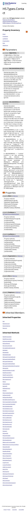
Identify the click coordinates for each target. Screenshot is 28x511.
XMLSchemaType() (7, 485)
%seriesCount (6, 323)
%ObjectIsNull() (7, 395)
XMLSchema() (6, 480)
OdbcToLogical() (7, 467)
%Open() (5, 431)
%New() (5, 390)
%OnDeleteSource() (8, 408)
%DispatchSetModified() (9, 363)
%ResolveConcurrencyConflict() (11, 444)
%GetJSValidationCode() (9, 370)
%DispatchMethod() (8, 361)
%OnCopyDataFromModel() (10, 402)
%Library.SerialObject (9, 20)
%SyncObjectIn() (7, 456)
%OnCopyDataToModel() (9, 404)
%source (5, 328)
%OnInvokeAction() (8, 415)
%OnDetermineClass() (8, 411)
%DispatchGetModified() (9, 359)
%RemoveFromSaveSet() (9, 442)
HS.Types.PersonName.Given (11, 214)
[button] (4, 49)
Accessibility (21, 509)
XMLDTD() (5, 469)
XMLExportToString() (8, 476)
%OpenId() (5, 433)
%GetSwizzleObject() (8, 377)
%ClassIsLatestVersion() (9, 341)
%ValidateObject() (7, 460)
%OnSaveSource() (7, 424)
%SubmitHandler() (7, 453)
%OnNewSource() (7, 420)
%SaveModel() (6, 447)
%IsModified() (6, 384)
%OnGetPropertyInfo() (8, 413)
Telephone (5, 45)
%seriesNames (6, 326)
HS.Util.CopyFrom (16, 23)
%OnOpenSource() (7, 422)
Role (4, 43)
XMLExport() (6, 471)
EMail (4, 34)
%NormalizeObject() (8, 393)
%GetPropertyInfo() (8, 375)
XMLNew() (5, 478)
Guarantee (14, 509)
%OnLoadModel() (7, 417)
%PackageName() (7, 440)
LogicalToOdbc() (7, 465)
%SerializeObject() (7, 449)
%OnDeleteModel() (7, 406)
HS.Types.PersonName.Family (11, 236)
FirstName (5, 36)
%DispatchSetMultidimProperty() (11, 366)
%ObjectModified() (7, 397)
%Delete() (5, 350)
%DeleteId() (6, 352)
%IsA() (4, 381)
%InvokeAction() (7, 379)
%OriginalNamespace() (8, 438)
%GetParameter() (7, 372)
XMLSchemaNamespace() (9, 483)
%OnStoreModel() (7, 426)
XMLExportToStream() (8, 474)
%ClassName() (6, 343)
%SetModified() (6, 451)
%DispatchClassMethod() (9, 357)
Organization (6, 41)
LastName (5, 38)
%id (3, 321)
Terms (9, 509)
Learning (24, 3)
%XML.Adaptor (7, 23)
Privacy (5, 509)
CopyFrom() (6, 462)
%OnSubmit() (6, 429)
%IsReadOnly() (6, 388)
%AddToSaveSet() (7, 336)
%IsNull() (5, 386)
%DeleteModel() (7, 354)
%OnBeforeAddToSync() (9, 399)
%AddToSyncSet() (7, 339)
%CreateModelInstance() (9, 348)
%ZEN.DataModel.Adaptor (10, 21)
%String (15, 196)
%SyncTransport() (7, 458)
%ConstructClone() (7, 345)
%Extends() (5, 368)
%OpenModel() (6, 435)
